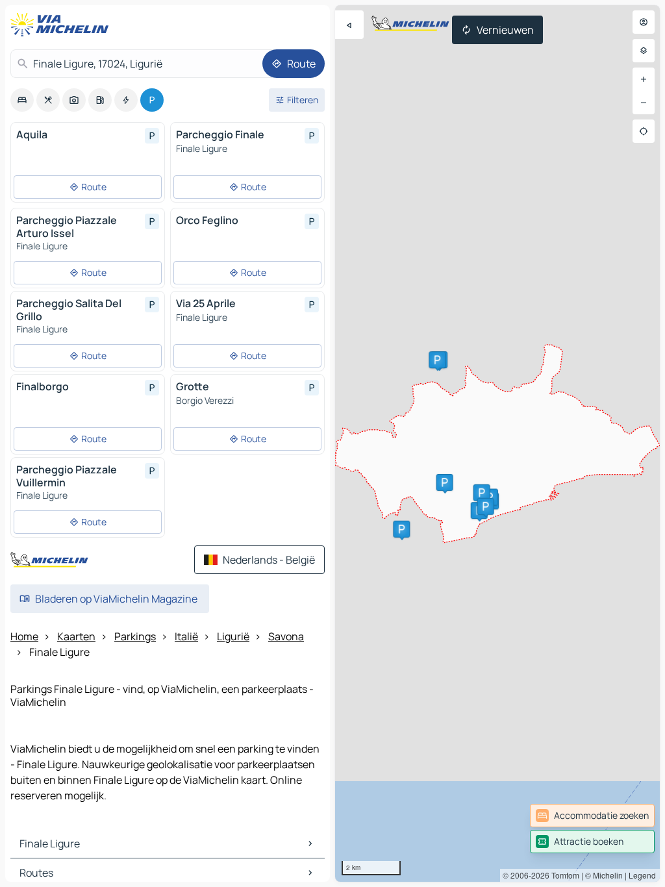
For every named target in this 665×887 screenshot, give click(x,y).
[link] (592, 815)
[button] (437, 359)
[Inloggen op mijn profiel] (644, 22)
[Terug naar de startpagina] (62, 24)
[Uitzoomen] (644, 102)
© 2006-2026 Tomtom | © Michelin (563, 875)
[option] (22, 100)
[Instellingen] (644, 50)
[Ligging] (644, 131)
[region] (497, 443)
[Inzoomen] (644, 79)
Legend (642, 875)
